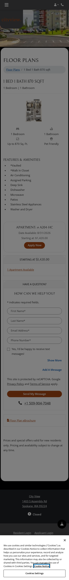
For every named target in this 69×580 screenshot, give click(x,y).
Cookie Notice (41, 566)
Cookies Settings (34, 573)
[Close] (65, 540)
